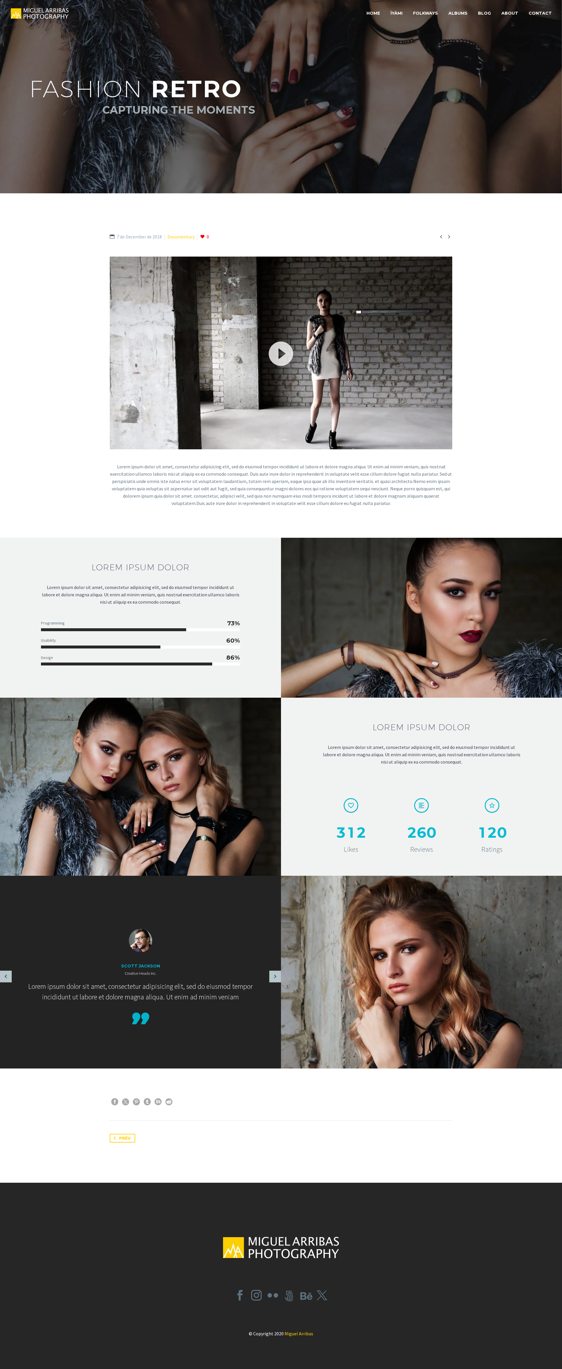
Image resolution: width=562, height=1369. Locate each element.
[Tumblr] (147, 1101)
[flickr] (273, 1295)
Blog (484, 13)
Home (373, 13)
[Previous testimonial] (6, 976)
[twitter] (322, 1295)
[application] (281, 353)
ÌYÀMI (396, 13)
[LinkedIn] (158, 1101)
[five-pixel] (289, 1295)
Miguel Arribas (299, 1333)
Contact (540, 13)
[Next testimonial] (275, 976)
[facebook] (240, 1295)
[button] (281, 353)
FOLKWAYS (425, 13)
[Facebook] (114, 1101)
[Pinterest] (136, 1101)
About (509, 13)
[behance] (305, 1295)
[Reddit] (168, 1101)
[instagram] (256, 1295)
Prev (125, 1138)
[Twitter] (125, 1101)
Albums (457, 13)
